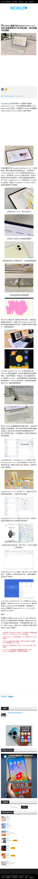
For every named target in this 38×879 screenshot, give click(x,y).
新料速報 (14, 1)
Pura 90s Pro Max (10, 833)
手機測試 (10, 696)
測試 (26, 1)
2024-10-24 (20, 96)
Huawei (4, 696)
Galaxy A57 (8, 825)
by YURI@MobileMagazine (8, 96)
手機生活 (21, 1)
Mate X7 (8, 848)
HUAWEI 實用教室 (6, 1)
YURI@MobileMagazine (15, 713)
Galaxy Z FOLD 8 (10, 863)
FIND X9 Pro (9, 840)
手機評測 (31, 1)
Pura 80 (8, 818)
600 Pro (8, 855)
